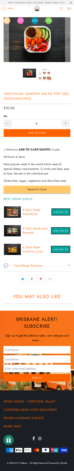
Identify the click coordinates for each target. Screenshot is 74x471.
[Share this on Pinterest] (41, 279)
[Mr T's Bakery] (37, 8)
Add (61, 212)
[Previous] (6, 40)
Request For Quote (37, 189)
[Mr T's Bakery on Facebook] (33, 439)
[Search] (61, 8)
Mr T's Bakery (21, 463)
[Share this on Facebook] (32, 279)
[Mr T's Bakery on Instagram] (40, 439)
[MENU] (1, 8)
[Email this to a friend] (50, 279)
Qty (5, 116)
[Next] (68, 40)
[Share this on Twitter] (23, 279)
